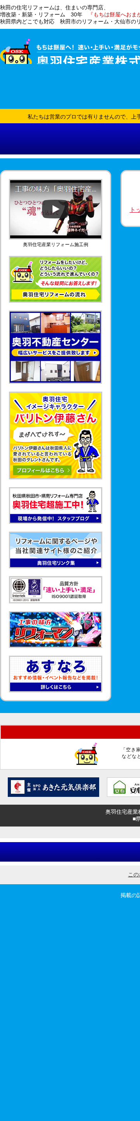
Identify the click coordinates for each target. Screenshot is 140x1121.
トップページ (40, 109)
